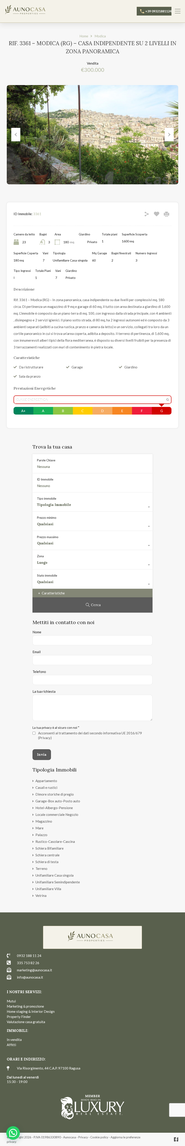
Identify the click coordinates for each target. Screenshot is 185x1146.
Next (169, 134)
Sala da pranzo (30, 376)
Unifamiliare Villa (48, 889)
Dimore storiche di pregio (54, 794)
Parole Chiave (46, 460)
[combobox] (92, 507)
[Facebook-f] (176, 1139)
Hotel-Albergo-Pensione (54, 808)
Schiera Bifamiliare (49, 848)
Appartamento (46, 781)
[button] (13, 1133)
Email (36, 652)
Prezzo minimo (46, 517)
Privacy (83, 1137)
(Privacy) (45, 738)
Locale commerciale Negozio (56, 814)
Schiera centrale (47, 855)
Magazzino (43, 821)
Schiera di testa (46, 862)
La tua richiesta (44, 691)
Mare (39, 828)
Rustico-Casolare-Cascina (55, 841)
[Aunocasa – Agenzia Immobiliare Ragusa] (27, 10)
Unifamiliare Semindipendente (57, 882)
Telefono (39, 672)
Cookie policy (99, 1137)
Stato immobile (47, 575)
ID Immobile (45, 479)
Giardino (130, 367)
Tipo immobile (46, 498)
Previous (15, 134)
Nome (36, 632)
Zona (40, 556)
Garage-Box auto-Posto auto (57, 801)
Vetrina (40, 895)
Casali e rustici (46, 787)
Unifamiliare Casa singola (54, 875)
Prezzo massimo (47, 537)
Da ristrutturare (31, 367)
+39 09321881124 (158, 11)
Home (83, 36)
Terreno (41, 868)
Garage (77, 367)
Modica (100, 36)
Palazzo (41, 835)
